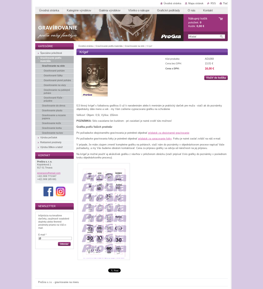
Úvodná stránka (172, 3)
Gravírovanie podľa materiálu (109, 46)
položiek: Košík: (197, 22)
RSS (213, 3)
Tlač (225, 3)
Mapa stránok (196, 3)
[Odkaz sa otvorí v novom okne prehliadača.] (94, 95)
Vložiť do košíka (216, 77)
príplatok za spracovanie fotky (155, 138)
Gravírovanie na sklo (134, 46)
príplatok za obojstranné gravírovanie (168, 132)
